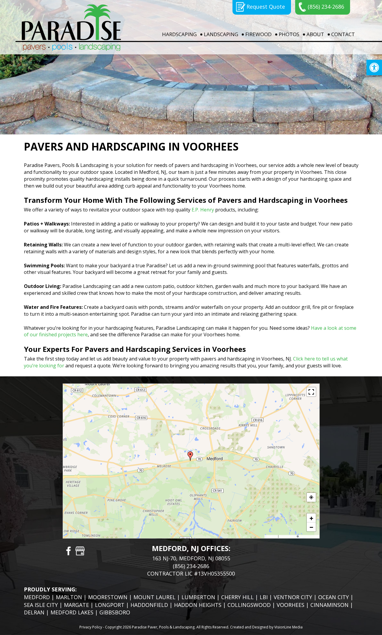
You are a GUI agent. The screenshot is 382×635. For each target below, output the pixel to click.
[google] (80, 550)
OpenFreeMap (287, 536)
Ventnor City (293, 597)
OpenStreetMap (308, 536)
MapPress (271, 536)
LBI (264, 597)
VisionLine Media (288, 627)
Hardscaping (179, 34)
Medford (37, 597)
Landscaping (221, 34)
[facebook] (68, 550)
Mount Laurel (154, 597)
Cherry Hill (237, 597)
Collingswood (249, 604)
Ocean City (333, 597)
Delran (34, 612)
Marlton (69, 597)
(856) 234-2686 (326, 6)
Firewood (258, 34)
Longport (109, 604)
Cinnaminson (329, 604)
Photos (289, 34)
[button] (374, 67)
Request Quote (266, 6)
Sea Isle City (41, 604)
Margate (76, 604)
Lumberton (198, 597)
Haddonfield (149, 604)
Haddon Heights (197, 604)
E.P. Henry (203, 209)
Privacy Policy (90, 627)
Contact (343, 34)
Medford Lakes (71, 612)
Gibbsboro (114, 612)
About (315, 34)
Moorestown (107, 597)
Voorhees (290, 604)
